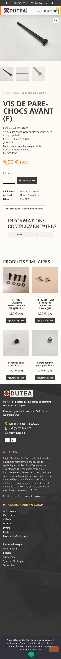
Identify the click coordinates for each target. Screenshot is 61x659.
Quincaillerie (33, 195)
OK (31, 654)
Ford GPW (24, 199)
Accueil (6, 92)
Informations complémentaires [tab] (24, 208)
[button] (52, 3)
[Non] (54, 649)
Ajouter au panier (27, 180)
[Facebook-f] (7, 440)
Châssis (15, 92)
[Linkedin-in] (13, 440)
